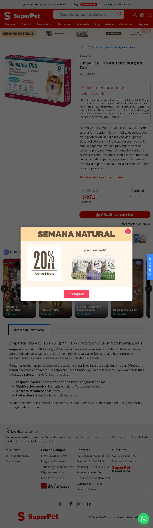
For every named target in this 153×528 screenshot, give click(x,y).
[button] (143, 518)
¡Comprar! (76, 294)
